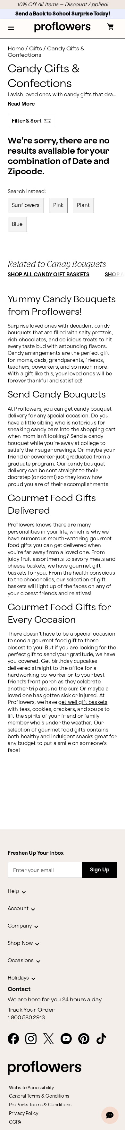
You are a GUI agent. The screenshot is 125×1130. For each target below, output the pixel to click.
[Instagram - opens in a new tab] (33, 1039)
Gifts (35, 48)
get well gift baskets (82, 702)
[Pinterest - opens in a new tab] (86, 1039)
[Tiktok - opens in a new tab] (104, 1039)
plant (83, 205)
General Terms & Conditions (39, 1096)
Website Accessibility (31, 1088)
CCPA (15, 1122)
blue (17, 224)
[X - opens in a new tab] (51, 1039)
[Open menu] (11, 28)
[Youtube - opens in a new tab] (69, 1039)
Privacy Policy (23, 1113)
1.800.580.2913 (26, 1017)
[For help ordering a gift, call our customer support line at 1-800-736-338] (63, 27)
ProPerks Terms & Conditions (40, 1105)
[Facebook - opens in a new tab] (16, 1039)
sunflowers (26, 205)
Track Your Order (31, 1010)
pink (58, 205)
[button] (11, 28)
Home (16, 48)
